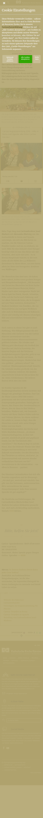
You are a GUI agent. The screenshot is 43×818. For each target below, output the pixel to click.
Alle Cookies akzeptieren (25, 58)
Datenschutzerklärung (12, 27)
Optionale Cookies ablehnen (9, 59)
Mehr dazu (37, 58)
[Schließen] (21, 3)
